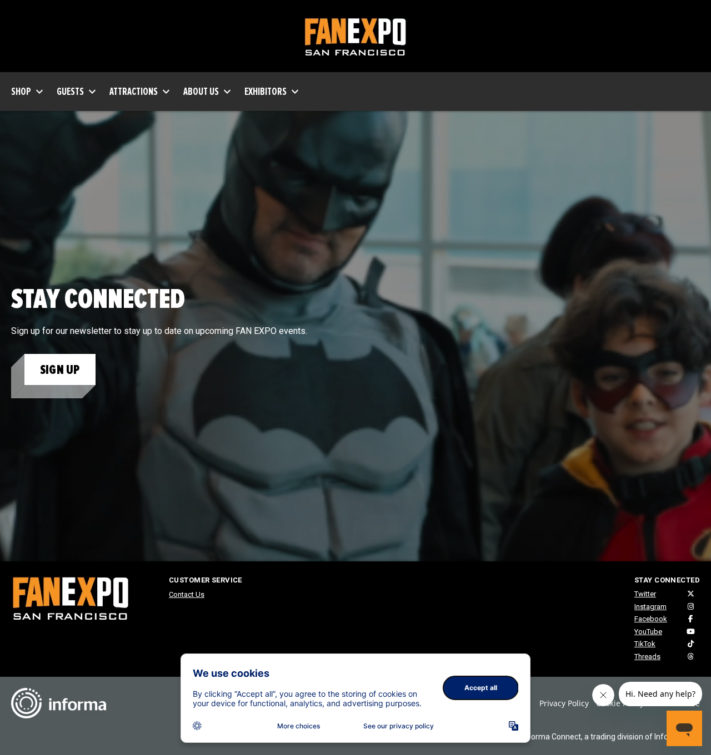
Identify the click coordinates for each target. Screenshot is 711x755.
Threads (647, 656)
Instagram (650, 606)
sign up (60, 370)
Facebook (650, 619)
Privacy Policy (564, 703)
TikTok (644, 644)
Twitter (645, 594)
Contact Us (186, 594)
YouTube (648, 631)
